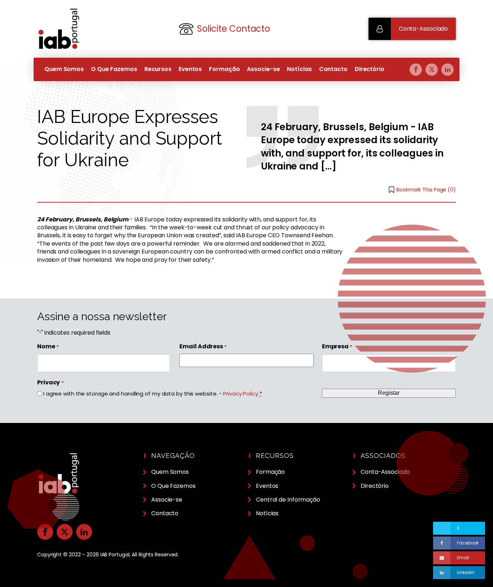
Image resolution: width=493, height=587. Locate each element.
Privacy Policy (240, 393)
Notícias (299, 69)
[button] (412, 29)
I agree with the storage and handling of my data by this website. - (152, 393)
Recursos (157, 69)
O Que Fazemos (114, 69)
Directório (369, 69)
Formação (224, 69)
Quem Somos (64, 69)
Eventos (190, 69)
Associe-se (263, 69)
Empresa (337, 346)
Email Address (203, 346)
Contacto (333, 69)
